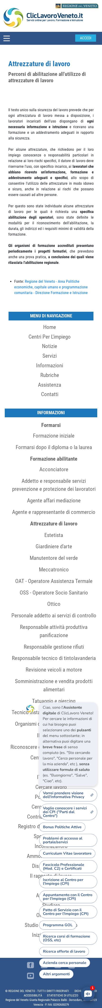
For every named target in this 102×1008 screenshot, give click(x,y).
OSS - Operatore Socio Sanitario (54, 592)
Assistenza (49, 384)
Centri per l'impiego (49, 336)
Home (49, 327)
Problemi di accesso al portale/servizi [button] (62, 840)
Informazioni (49, 365)
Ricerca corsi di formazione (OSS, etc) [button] (66, 938)
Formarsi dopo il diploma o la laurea (54, 447)
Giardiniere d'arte (54, 546)
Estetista (53, 535)
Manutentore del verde (54, 558)
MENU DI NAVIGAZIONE (51, 316)
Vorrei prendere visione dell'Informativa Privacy (63, 795)
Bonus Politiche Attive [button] (62, 827)
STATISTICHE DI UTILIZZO (62, 995)
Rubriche (49, 375)
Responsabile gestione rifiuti (54, 646)
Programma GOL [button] (58, 925)
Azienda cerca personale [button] (64, 962)
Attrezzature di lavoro (53, 523)
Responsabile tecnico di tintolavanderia (54, 658)
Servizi (49, 355)
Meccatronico (54, 569)
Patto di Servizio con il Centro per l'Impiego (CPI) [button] (66, 911)
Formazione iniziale (53, 435)
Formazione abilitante (53, 458)
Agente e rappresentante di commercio (53, 512)
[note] (68, 744)
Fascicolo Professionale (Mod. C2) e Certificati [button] (63, 866)
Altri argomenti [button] (56, 974)
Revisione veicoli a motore (54, 669)
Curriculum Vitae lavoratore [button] (67, 853)
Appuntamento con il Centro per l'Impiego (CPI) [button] (67, 896)
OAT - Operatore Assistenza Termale (54, 581)
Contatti (49, 394)
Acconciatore (53, 469)
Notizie (49, 346)
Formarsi (51, 425)
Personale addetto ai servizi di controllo (53, 615)
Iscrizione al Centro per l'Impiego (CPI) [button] (63, 881)
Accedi (85, 38)
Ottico (53, 604)
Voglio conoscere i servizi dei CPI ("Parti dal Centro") (65, 812)
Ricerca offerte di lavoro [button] (64, 951)
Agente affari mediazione (54, 500)
